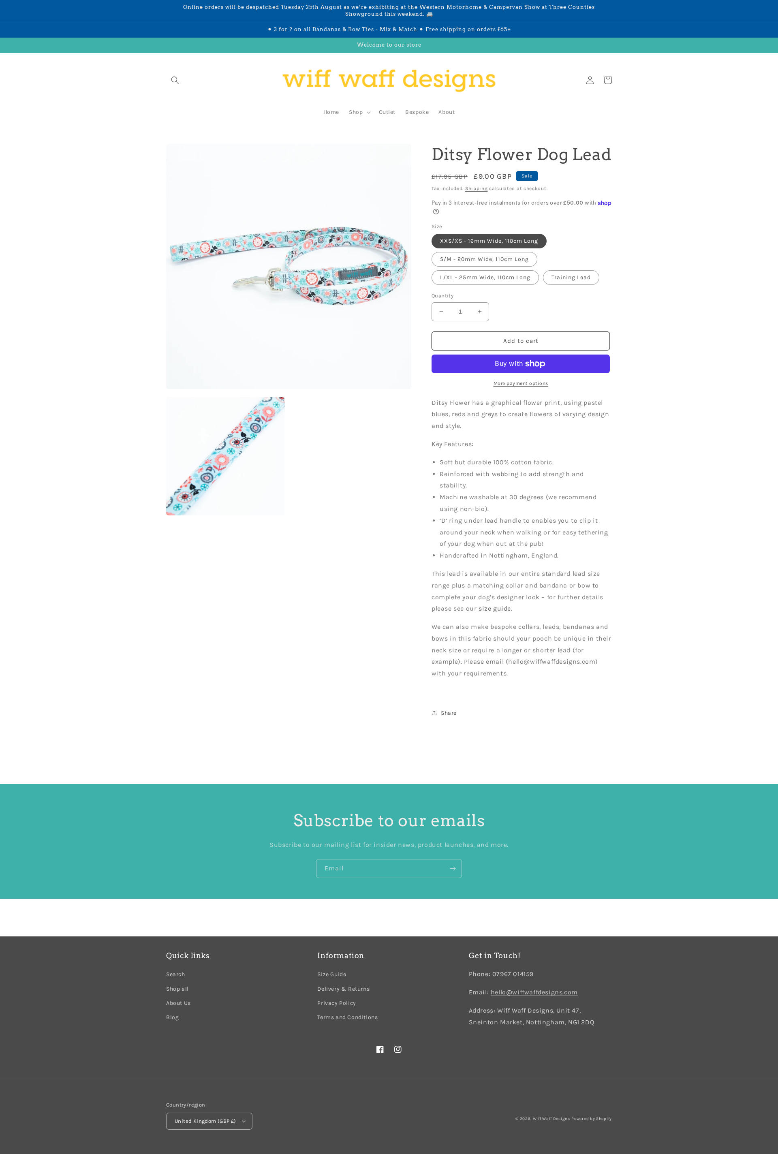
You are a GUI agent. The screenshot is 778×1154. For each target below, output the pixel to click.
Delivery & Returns (343, 988)
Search (175, 974)
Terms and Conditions (347, 1017)
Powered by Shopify (591, 1118)
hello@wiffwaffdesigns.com (534, 992)
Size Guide (331, 974)
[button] (175, 80)
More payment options (521, 383)
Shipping (476, 188)
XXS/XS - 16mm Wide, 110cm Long (489, 240)
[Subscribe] (453, 868)
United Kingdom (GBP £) (205, 1121)
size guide (495, 608)
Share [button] (449, 712)
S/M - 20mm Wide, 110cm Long (484, 259)
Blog (172, 1017)
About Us (178, 1003)
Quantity (442, 296)
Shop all (177, 988)
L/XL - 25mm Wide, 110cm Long (485, 277)
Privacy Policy (336, 1003)
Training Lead (571, 277)
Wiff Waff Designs (551, 1118)
